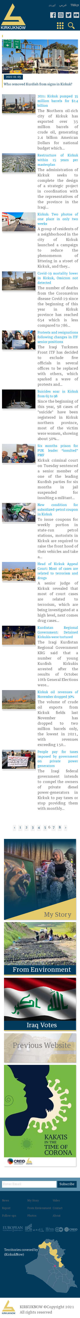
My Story (33, 1200)
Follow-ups (9, 1216)
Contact (57, 1208)
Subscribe (67, 1184)
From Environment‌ (39, 1208)
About (56, 1216)
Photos (31, 1216)
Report (6, 1208)
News (5, 1200)
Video (56, 1200)
